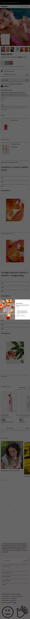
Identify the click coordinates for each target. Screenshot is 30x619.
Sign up (18, 315)
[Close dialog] (28, 300)
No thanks (23, 315)
